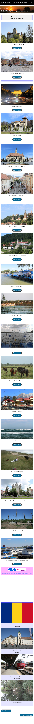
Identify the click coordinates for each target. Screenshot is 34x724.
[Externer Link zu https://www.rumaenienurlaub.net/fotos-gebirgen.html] (17, 469)
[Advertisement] (17, 588)
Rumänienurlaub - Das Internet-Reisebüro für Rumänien (17, 2)
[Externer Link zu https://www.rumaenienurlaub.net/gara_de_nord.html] (17, 409)
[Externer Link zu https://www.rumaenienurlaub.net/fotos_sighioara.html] (17, 224)
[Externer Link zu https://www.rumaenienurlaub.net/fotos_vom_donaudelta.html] (17, 284)
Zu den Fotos (17, 48)
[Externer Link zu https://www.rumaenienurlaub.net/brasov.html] (17, 71)
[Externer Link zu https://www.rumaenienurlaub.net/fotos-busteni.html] (17, 133)
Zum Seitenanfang (26, 715)
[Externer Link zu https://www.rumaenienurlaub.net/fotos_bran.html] (17, 42)
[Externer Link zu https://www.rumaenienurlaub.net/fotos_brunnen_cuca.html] (17, 529)
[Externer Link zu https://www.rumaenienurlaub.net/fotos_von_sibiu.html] (17, 193)
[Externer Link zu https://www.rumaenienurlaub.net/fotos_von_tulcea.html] (17, 558)
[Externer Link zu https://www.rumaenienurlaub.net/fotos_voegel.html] (17, 314)
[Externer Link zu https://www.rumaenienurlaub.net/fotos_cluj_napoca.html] (17, 164)
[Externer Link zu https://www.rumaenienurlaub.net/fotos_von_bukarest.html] (17, 104)
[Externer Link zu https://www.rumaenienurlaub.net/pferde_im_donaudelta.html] (17, 379)
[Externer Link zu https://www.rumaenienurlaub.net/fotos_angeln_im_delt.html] (17, 347)
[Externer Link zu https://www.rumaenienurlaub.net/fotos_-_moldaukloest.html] (17, 253)
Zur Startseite (6, 711)
